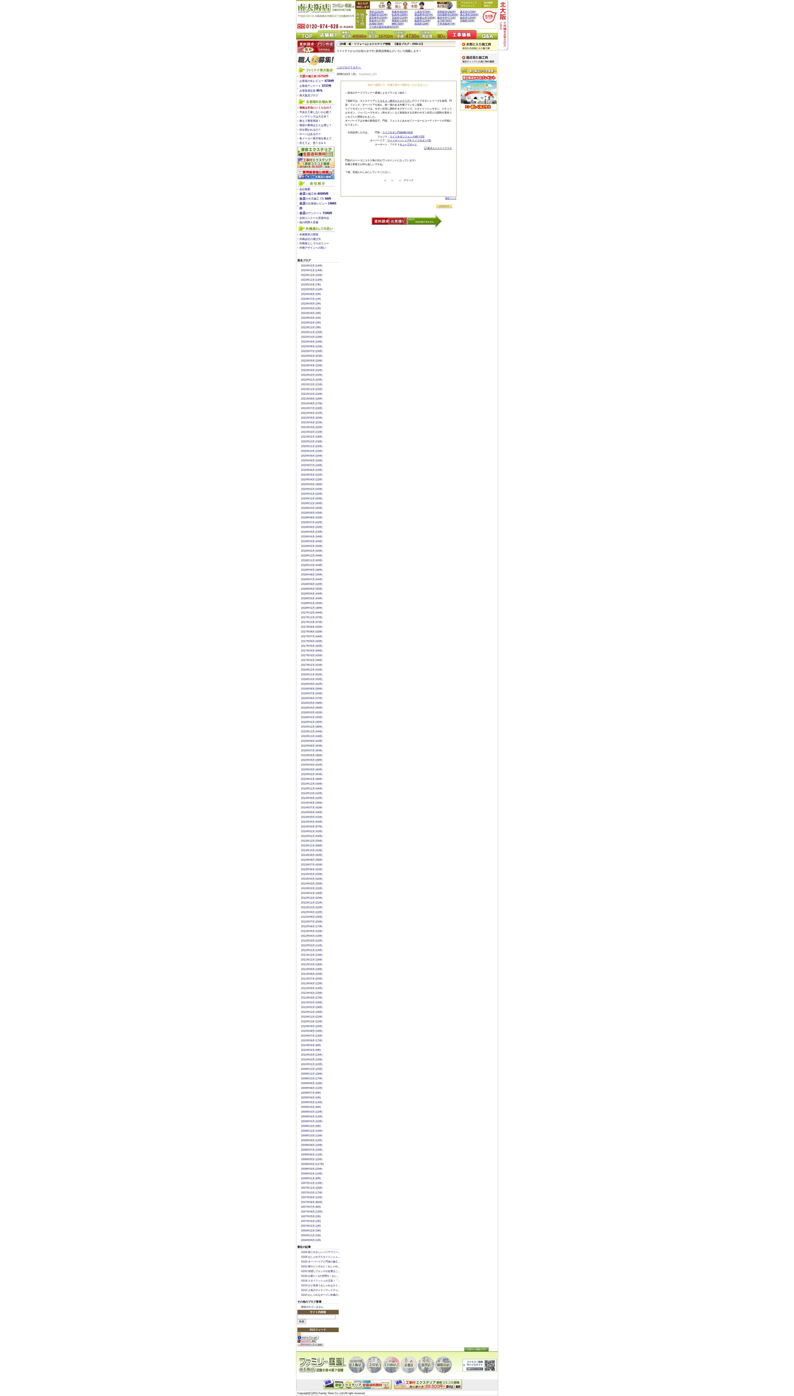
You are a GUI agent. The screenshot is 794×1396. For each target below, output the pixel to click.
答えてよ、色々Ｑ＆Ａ (312, 142)
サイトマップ (468, 5)
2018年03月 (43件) (311, 598)
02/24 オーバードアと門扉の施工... (320, 1261)
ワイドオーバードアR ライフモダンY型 (409, 140)
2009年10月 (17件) (311, 1078)
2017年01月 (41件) (311, 664)
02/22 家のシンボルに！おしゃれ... (320, 1266)
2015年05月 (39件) (311, 760)
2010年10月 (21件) (311, 1021)
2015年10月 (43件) (311, 736)
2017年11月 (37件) (311, 617)
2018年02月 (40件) (311, 603)
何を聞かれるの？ (310, 129)
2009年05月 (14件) (311, 1102)
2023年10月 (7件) (311, 284)
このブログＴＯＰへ (349, 67)
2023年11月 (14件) (311, 279)
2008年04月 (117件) (312, 1164)
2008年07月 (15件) (311, 1149)
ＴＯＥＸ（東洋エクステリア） (394, 100)
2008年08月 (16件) (311, 1145)
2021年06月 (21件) (311, 413)
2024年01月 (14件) (311, 270)
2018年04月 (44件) (311, 593)
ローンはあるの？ (310, 134)
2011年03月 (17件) (311, 997)
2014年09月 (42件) (311, 798)
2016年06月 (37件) (311, 698)
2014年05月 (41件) (311, 817)
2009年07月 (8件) (311, 1092)
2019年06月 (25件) (311, 527)
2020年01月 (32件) (311, 493)
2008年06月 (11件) (311, 1154)
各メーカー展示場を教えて (315, 138)
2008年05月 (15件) (311, 1159)
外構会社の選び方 (310, 239)
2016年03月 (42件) (311, 712)
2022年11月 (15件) (311, 332)
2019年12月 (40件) (311, 498)
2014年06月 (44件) (311, 812)
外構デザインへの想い (312, 247)
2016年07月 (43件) (311, 693)
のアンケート (315, 213)
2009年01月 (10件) (311, 1121)
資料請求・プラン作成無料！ (316, 46)
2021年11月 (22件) (311, 389)
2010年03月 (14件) (311, 1054)
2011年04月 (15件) (311, 993)
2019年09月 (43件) (311, 512)
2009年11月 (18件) (311, 1073)
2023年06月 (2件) (311, 303)
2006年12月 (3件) (311, 1230)
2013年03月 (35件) (311, 883)
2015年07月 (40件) (311, 750)
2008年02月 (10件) (311, 1173)
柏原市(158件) (468, 17)
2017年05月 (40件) (311, 645)
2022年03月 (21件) (311, 370)
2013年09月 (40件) (311, 855)
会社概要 (487, 2)
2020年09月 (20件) (311, 455)
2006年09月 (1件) (311, 1240)
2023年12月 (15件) (311, 275)
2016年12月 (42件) (311, 669)
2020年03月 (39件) (311, 484)
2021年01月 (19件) (311, 436)
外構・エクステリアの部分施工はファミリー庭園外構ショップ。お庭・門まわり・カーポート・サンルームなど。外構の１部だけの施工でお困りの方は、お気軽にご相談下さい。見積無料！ (428, 1384)
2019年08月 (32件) (311, 517)
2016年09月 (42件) (311, 683)
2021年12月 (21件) (311, 384)
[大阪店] (356, 1365)
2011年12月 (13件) (311, 954)
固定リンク (451, 198)
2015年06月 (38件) (311, 755)
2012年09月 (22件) (311, 912)
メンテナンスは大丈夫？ (314, 116)
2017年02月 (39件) (311, 660)
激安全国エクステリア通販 (316, 151)
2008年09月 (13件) (311, 1140)
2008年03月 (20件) (311, 1168)
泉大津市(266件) (469, 14)
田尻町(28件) (422, 23)
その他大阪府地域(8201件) (384, 26)
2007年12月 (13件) (311, 1183)
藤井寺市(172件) (446, 17)
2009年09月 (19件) (311, 1083)
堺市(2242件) (376, 11)
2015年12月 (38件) (311, 726)
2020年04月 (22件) (311, 479)
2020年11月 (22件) (311, 446)
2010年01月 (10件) (311, 1064)
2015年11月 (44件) (311, 731)
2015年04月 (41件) (311, 764)
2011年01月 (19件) (311, 1007)
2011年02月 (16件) (311, 1002)
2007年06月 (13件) (311, 1211)
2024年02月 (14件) (311, 265)
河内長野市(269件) (447, 14)
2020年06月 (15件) (311, 470)
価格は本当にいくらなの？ (315, 107)
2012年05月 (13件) (311, 931)
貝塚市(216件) (400, 17)
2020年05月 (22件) (311, 474)
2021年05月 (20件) (311, 417)
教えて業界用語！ (310, 120)
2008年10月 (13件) (311, 1135)
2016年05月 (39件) (311, 703)
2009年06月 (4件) (311, 1097)
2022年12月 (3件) (311, 327)
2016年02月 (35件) (311, 717)
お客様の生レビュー (316, 80)
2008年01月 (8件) (311, 1178)
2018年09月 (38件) (311, 569)
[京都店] (409, 1365)
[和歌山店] (443, 1365)
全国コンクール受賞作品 (314, 218)
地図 (468, 2)
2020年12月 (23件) (311, 441)
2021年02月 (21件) (311, 432)
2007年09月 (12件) (311, 1197)
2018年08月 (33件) (311, 574)
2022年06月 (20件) (311, 355)
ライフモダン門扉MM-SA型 (397, 132)
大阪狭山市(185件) (425, 17)
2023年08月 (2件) (311, 294)
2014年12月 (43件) (311, 783)
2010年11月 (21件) (311, 1016)
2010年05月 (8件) (311, 1045)
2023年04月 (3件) (311, 313)
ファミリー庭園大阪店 (322, 1365)
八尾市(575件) (422, 11)
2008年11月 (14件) (311, 1130)
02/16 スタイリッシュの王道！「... (320, 1280)
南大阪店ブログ (444, 5)
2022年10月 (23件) (311, 336)
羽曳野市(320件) (378, 14)
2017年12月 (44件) (311, 612)
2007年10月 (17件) (311, 1192)
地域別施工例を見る (424, 222)
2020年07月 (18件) (311, 465)
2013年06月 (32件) (311, 869)
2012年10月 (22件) (311, 907)
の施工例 (314, 76)
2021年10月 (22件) (311, 394)
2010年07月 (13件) (311, 1035)
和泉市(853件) (400, 11)
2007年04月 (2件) (311, 1221)
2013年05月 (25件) (311, 874)
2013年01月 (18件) (311, 893)
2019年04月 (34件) (311, 536)
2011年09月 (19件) (311, 969)
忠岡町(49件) (376, 23)
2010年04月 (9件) (311, 1050)
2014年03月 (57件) (311, 826)
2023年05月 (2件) (311, 308)
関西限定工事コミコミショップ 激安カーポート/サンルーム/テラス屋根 (316, 163)
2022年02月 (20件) (311, 374)
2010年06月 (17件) (311, 1040)
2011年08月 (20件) (311, 973)
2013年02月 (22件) (311, 888)
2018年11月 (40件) (311, 560)
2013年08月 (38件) (311, 859)
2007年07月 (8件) (311, 1206)
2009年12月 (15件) (311, 1069)
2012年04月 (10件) (311, 935)
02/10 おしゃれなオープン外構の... (320, 1294)
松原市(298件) (400, 14)
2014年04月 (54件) (311, 821)
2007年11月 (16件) (311, 1187)
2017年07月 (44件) (311, 636)
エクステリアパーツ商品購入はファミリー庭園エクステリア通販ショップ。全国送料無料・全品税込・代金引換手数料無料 (358, 1384)
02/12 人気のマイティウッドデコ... (320, 1290)
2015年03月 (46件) (311, 769)
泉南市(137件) (377, 20)
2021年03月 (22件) (311, 427)
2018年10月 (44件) (311, 565)
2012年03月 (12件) (311, 940)
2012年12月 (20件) (311, 897)
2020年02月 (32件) (311, 489)
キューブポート (408, 144)
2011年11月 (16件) (311, 959)
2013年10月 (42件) (311, 850)
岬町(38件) (398, 23)
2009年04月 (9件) (311, 1107)
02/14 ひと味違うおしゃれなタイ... (320, 1285)
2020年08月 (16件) (311, 460)
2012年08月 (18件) (311, 916)
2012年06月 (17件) (311, 926)
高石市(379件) (468, 11)
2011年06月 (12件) (311, 983)
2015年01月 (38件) (311, 779)
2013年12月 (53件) (311, 840)
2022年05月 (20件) (311, 360)
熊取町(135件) (400, 20)
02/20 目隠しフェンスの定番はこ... (320, 1271)
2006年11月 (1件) (311, 1235)
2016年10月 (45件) (311, 679)
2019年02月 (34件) (311, 546)
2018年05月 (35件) (311, 588)
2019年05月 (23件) (311, 531)
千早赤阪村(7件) (446, 23)
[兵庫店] (391, 1365)
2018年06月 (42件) (311, 584)
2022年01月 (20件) (311, 379)
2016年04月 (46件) (311, 707)
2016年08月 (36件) (311, 688)
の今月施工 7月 (315, 198)
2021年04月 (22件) (311, 422)
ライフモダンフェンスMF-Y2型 (407, 136)
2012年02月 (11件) (311, 945)
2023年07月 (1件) (311, 298)
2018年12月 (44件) (311, 555)
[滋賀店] (426, 1365)
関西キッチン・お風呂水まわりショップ (316, 174)
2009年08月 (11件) (311, 1088)
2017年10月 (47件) (311, 622)
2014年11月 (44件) (311, 788)
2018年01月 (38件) (311, 607)
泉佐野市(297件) (424, 14)
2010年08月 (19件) (311, 1031)
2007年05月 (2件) (311, 1216)
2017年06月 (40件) (311, 641)
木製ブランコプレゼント (479, 88)
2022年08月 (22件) (311, 346)
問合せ (486, 5)
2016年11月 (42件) (311, 674)
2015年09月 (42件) (311, 741)
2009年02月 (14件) (311, 1116)
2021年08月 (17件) (311, 403)
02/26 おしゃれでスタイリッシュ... (320, 1256)
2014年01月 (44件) (311, 836)
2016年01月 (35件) (311, 722)
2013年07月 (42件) (311, 864)
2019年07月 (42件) (311, 522)
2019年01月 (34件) (311, 550)
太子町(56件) (444, 20)
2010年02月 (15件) (311, 1059)
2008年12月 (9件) (311, 1126)
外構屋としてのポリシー (314, 243)
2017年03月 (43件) (311, 655)
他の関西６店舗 (308, 222)
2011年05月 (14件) (311, 988)
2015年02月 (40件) (311, 774)
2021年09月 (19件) (311, 398)
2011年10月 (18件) (311, 964)
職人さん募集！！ (316, 60)
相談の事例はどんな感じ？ (315, 125)
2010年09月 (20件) (311, 1026)
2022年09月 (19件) (311, 341)
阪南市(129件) (422, 20)
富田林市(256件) (378, 17)
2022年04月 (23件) (311, 365)
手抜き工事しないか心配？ (315, 112)
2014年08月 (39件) (311, 802)
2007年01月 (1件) (311, 1225)
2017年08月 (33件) (311, 631)
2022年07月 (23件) (311, 351)
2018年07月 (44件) (311, 579)
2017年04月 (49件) (311, 650)
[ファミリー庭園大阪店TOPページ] (489, 17)
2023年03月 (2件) (311, 317)
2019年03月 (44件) (311, 541)
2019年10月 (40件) (311, 508)
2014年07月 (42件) (311, 807)
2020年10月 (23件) (311, 451)
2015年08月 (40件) (311, 745)
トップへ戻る (476, 1349)
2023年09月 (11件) (311, 289)
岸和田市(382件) (446, 11)
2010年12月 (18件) (311, 1012)
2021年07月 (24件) (311, 408)
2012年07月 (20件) (311, 921)
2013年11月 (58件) (311, 845)
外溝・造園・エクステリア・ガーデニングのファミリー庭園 (325, 12)
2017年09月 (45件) (311, 626)
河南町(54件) (467, 20)
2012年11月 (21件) (311, 902)
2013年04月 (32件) (311, 878)
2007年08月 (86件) (311, 1202)
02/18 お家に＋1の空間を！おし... (320, 1275)
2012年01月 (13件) (311, 950)
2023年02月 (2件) (311, 322)
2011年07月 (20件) (311, 978)
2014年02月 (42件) (311, 831)
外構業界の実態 (308, 234)
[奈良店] (374, 1365)
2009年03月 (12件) (311, 1111)
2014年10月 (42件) (311, 793)
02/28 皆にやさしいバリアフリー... (320, 1252)
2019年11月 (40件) (311, 503)
